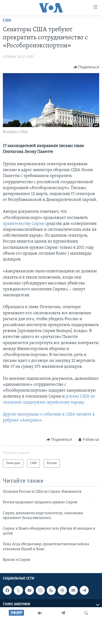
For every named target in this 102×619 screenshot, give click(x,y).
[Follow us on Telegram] (84, 590)
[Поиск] (86, 613)
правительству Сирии (23, 224)
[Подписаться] (73, 590)
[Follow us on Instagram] (40, 590)
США (7, 20)
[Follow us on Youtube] (29, 590)
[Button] (86, 67)
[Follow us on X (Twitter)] (18, 590)
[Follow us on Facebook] (7, 590)
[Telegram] (63, 613)
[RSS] (51, 590)
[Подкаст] (62, 590)
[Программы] (40, 613)
